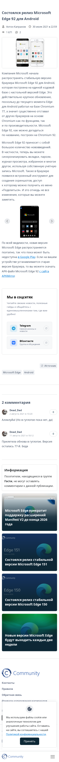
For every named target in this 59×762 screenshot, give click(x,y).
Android (28, 372)
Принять (29, 741)
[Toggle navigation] (52, 756)
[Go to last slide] (7, 221)
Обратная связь (12, 695)
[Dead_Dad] (4, 412)
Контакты (8, 683)
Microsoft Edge (12, 372)
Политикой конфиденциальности (26, 734)
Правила (7, 689)
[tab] (24, 235)
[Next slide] (51, 221)
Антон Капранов (16, 26)
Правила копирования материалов (24, 701)
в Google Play (26, 257)
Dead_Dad (16, 410)
